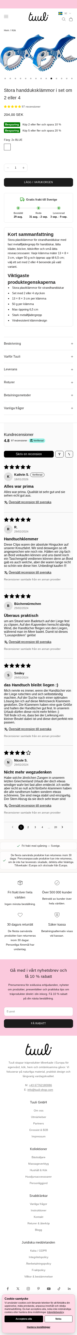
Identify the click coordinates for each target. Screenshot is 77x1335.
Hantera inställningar (38, 1327)
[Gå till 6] (30, 78)
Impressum (39, 1136)
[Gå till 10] (51, 78)
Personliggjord (39, 1183)
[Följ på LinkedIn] (69, 1289)
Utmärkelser (38, 1117)
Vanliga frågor (38, 1203)
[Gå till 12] (61, 78)
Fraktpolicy (38, 1270)
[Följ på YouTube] (49, 1289)
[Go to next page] (63, 827)
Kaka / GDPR (38, 1250)
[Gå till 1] (5, 78)
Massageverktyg (38, 1163)
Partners (38, 1123)
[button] (13, 106)
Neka (58, 1319)
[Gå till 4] (20, 78)
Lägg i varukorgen (38, 182)
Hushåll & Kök (38, 1170)
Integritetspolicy (38, 1257)
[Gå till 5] (25, 78)
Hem (6, 30)
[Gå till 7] (36, 78)
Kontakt (38, 1216)
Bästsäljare (38, 1157)
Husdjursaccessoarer (38, 1176)
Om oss (38, 1110)
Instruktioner (38, 1210)
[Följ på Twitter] (18, 1289)
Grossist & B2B (38, 1129)
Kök (14, 30)
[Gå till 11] (56, 78)
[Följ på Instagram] (28, 1289)
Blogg (38, 1229)
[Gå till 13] (66, 78)
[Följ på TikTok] (59, 1289)
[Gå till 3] (15, 78)
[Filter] (59, 454)
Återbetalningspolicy (38, 1263)
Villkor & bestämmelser (38, 1276)
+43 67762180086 (40, 1085)
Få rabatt (38, 1023)
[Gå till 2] (10, 78)
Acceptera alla (24, 1319)
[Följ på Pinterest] (38, 1289)
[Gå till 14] (71, 78)
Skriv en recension (29, 454)
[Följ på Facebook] (8, 1289)
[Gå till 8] (41, 78)
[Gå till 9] (46, 78)
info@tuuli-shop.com (40, 1089)
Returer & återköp (38, 1223)
